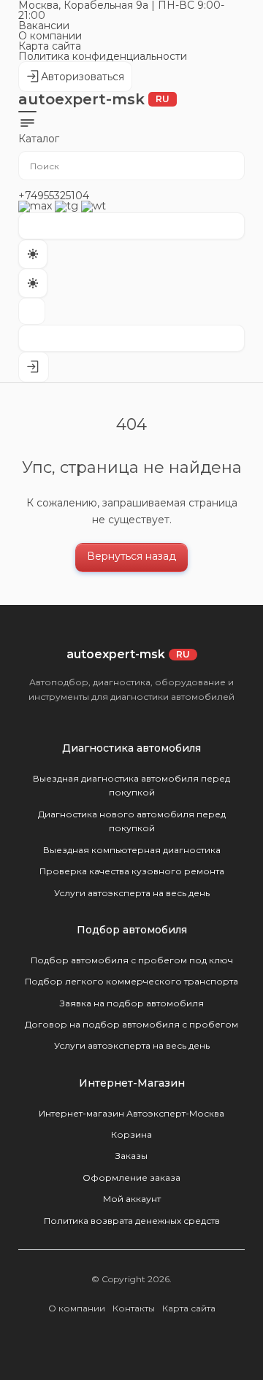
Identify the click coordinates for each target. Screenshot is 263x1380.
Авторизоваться (75, 81)
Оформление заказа (131, 1177)
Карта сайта (49, 46)
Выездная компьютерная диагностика (132, 849)
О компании (50, 35)
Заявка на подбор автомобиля (132, 1003)
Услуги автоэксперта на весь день (132, 892)
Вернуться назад (131, 556)
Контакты (134, 1308)
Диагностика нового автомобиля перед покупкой (132, 821)
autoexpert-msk (93, 99)
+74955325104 (53, 195)
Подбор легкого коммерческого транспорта (131, 981)
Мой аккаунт (132, 1198)
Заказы (131, 1155)
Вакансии (43, 25)
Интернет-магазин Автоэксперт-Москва (131, 1113)
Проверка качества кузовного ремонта (131, 871)
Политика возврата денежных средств (132, 1220)
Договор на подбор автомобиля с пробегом (131, 1024)
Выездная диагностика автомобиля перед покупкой (131, 785)
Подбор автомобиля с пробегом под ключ (132, 960)
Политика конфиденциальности (102, 56)
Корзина (131, 1134)
